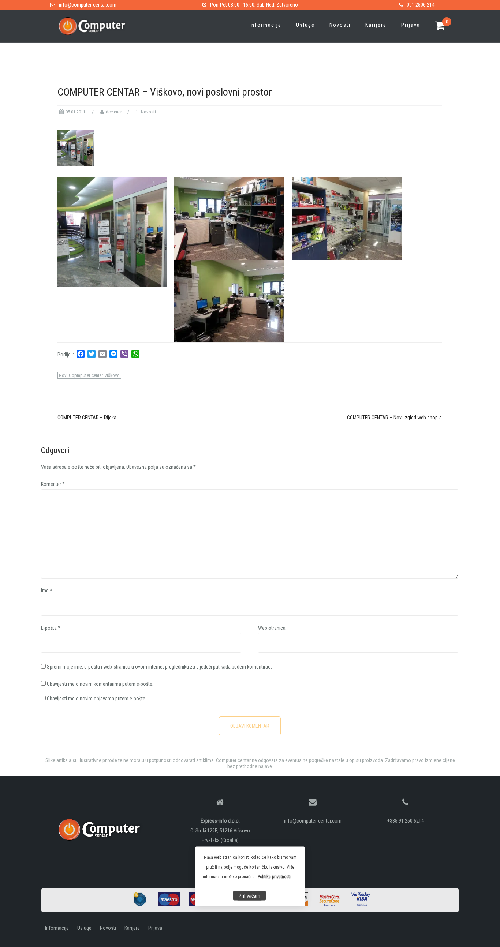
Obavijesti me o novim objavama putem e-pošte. (96, 698)
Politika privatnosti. (275, 876)
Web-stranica (272, 628)
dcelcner (114, 112)
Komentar (53, 484)
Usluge (305, 25)
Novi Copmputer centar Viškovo (89, 375)
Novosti (340, 25)
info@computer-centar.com (87, 5)
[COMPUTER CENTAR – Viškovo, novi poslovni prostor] (75, 147)
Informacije (265, 25)
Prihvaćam (249, 896)
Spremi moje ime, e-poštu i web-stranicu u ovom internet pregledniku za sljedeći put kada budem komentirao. (159, 667)
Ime (46, 591)
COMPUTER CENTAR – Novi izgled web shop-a (394, 417)
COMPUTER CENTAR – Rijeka (86, 417)
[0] (440, 26)
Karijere (376, 25)
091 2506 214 (420, 5)
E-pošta (50, 628)
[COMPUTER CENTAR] (101, 830)
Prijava (410, 25)
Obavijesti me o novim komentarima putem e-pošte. (100, 684)
